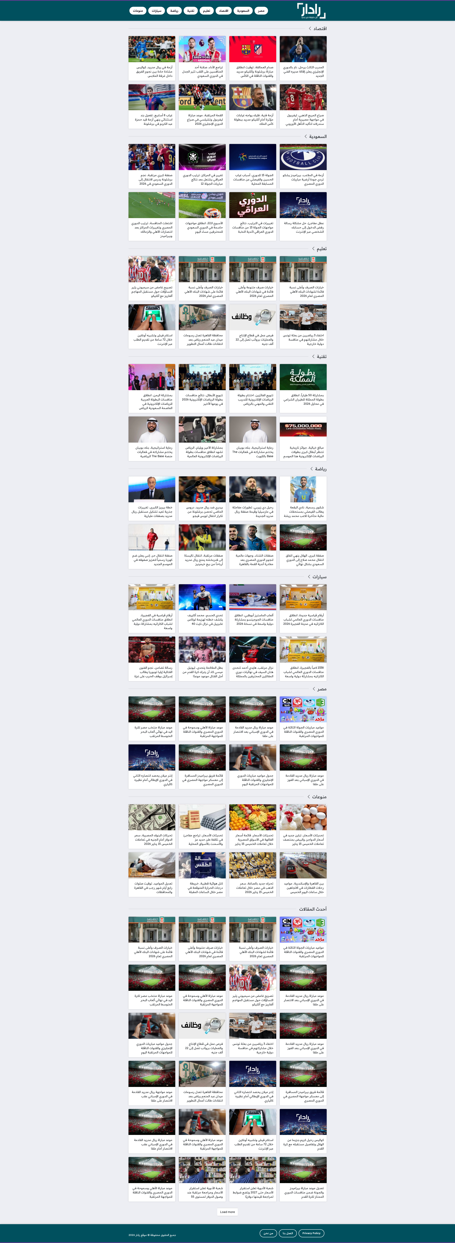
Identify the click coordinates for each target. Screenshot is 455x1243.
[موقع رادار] (311, 11)
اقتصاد (320, 28)
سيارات (319, 576)
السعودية (317, 136)
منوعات (319, 796)
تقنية (321, 356)
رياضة (320, 468)
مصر (321, 688)
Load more (227, 1212)
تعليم (321, 248)
